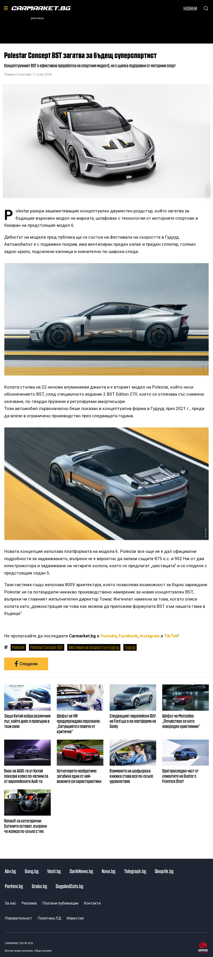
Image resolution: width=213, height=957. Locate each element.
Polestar (18, 647)
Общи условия (43, 950)
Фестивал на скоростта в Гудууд (94, 647)
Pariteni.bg (14, 886)
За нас (10, 903)
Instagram (150, 635)
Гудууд (130, 647)
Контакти (92, 903)
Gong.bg (31, 871)
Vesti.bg (54, 871)
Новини (190, 8)
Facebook (128, 635)
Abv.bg (10, 871)
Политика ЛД (49, 918)
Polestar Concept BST (46, 647)
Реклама (29, 903)
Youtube (108, 635)
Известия (75, 918)
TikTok (171, 635)
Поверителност (18, 918)
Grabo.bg (39, 886)
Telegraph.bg (135, 871)
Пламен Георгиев (17, 74)
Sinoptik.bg (164, 871)
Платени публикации (60, 903)
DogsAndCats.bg (69, 886)
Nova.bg (108, 871)
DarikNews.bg (81, 871)
